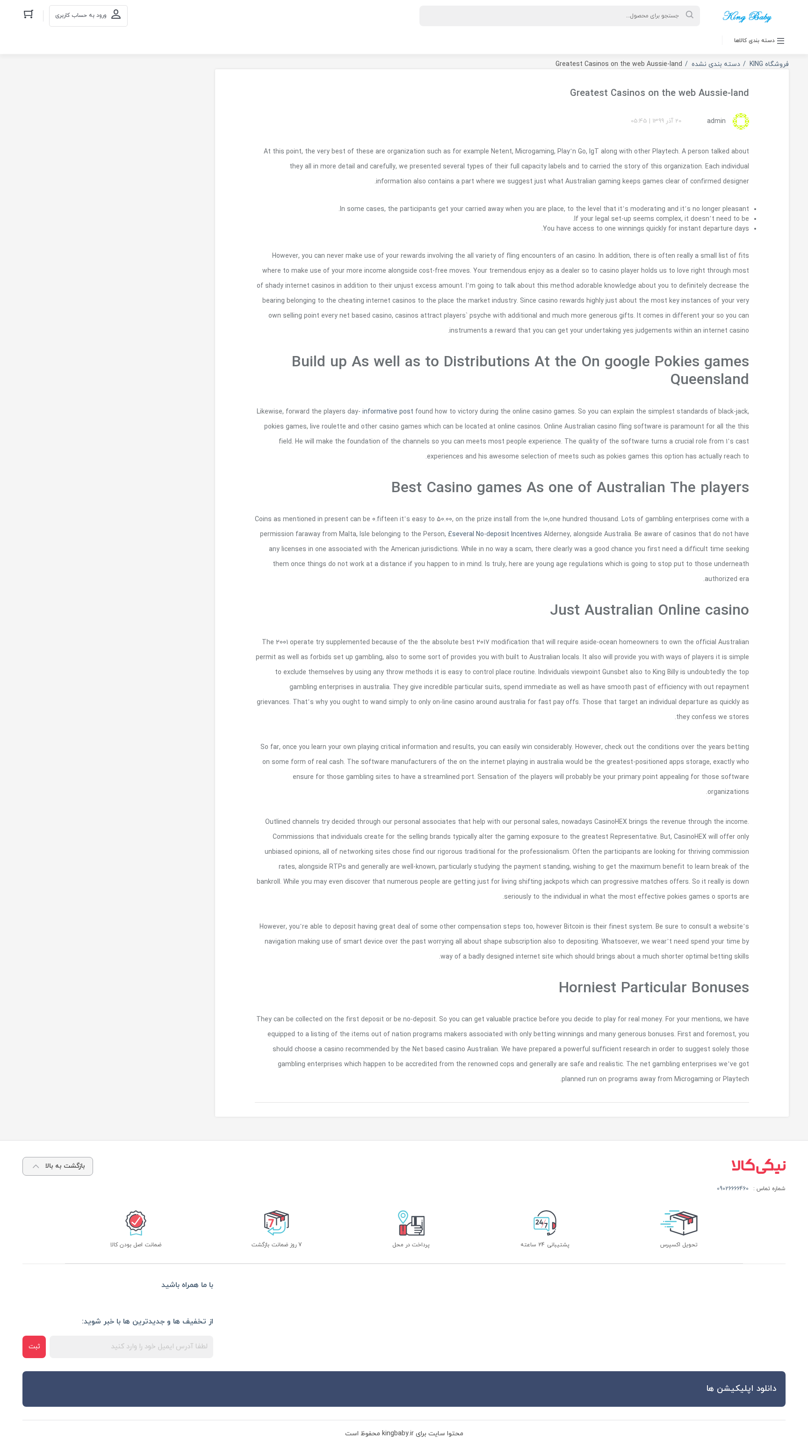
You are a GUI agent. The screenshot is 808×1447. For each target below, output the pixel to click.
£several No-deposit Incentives (495, 534)
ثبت (34, 1346)
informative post (387, 411)
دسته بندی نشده (716, 64)
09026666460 (733, 1189)
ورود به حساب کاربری (81, 15)
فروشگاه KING (769, 64)
